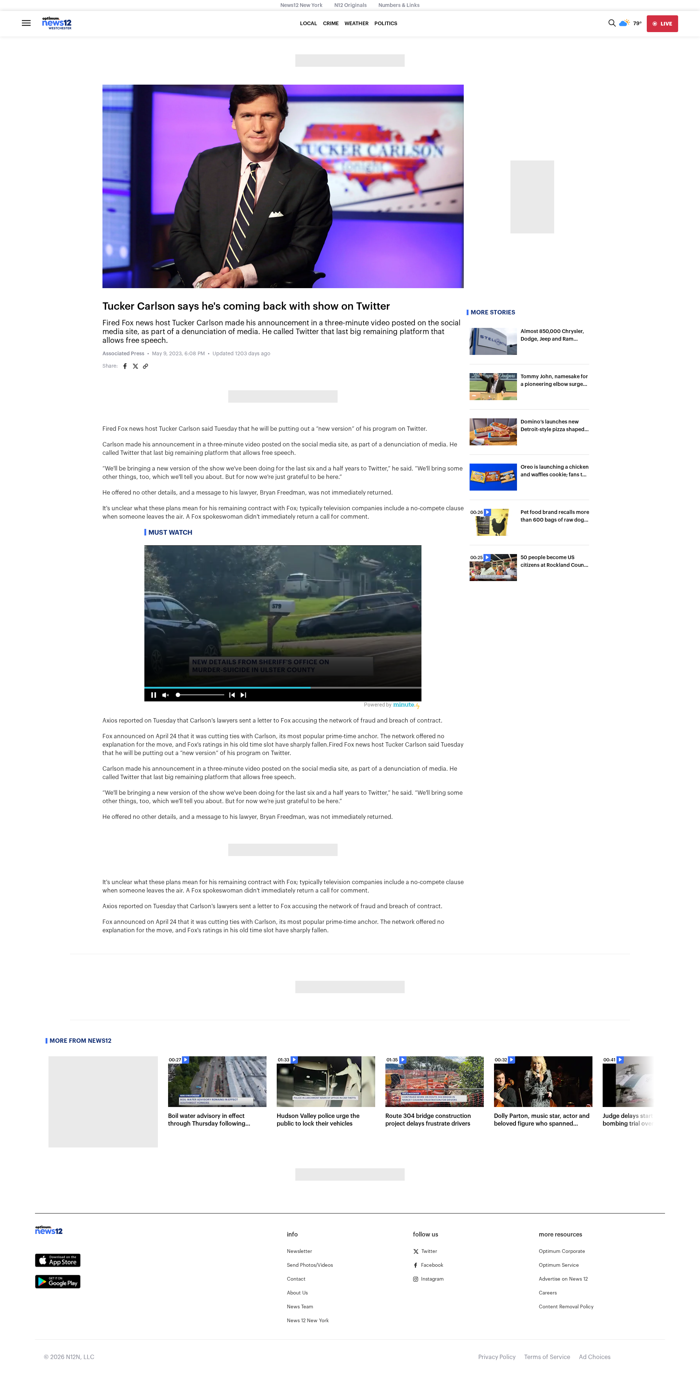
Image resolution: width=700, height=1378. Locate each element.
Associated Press (123, 353)
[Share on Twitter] (135, 366)
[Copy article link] (145, 366)
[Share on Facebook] (125, 366)
